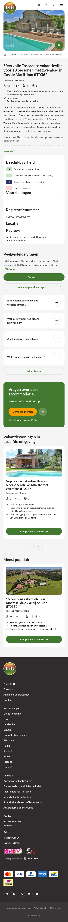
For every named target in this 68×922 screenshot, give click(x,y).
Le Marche (9, 724)
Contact (7, 699)
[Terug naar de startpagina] (9, 8)
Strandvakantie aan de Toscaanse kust (23, 802)
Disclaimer (55, 908)
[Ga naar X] (22, 894)
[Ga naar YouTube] (37, 894)
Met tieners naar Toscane (17, 791)
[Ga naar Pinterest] (29, 894)
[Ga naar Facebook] (14, 894)
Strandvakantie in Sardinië (17, 796)
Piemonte (8, 740)
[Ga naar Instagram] (6, 894)
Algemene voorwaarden (16, 694)
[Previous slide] (29, 546)
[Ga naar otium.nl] (31, 858)
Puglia (6, 745)
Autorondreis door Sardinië (18, 807)
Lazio (6, 719)
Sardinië (7, 751)
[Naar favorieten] (46, 5)
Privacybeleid (40, 908)
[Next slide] (38, 546)
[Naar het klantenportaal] (54, 5)
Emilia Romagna (12, 713)
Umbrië (7, 767)
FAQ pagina (9, 269)
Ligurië (7, 729)
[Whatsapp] (43, 412)
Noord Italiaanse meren (16, 735)
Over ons (8, 689)
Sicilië (6, 756)
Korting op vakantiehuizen (17, 780)
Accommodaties (14, 54)
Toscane (7, 761)
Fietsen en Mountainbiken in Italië (22, 786)
